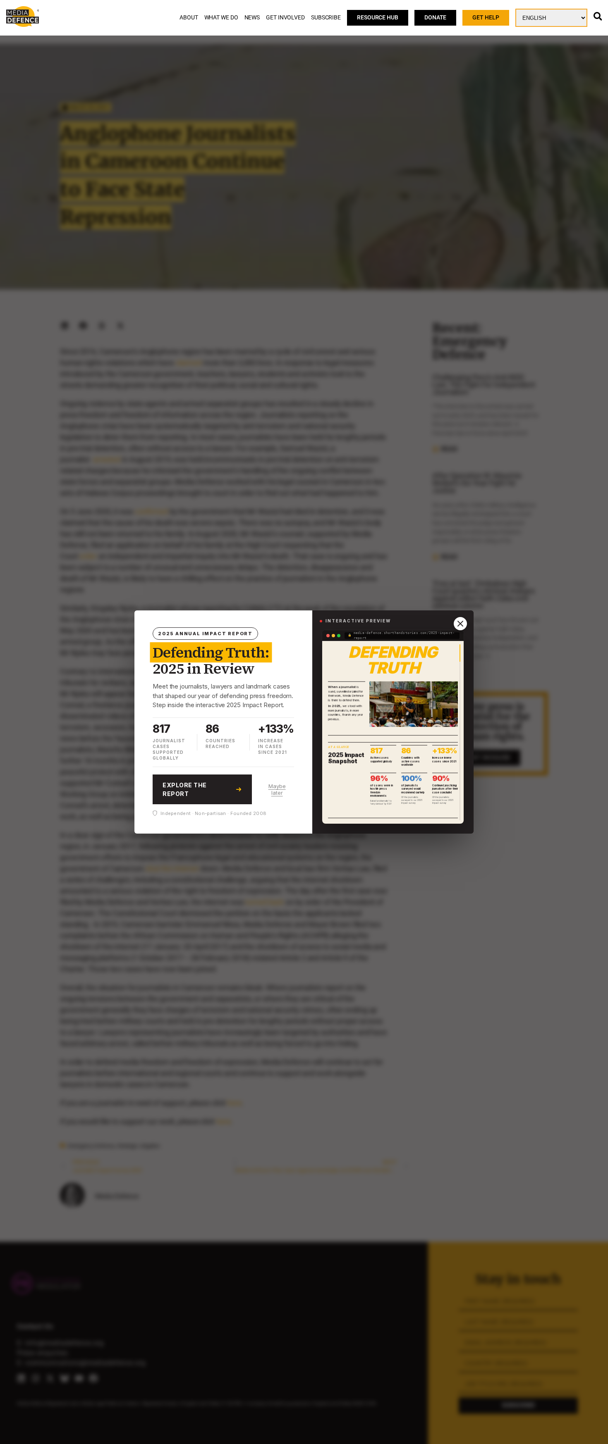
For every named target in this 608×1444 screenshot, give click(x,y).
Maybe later (277, 789)
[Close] (460, 623)
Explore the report (185, 789)
